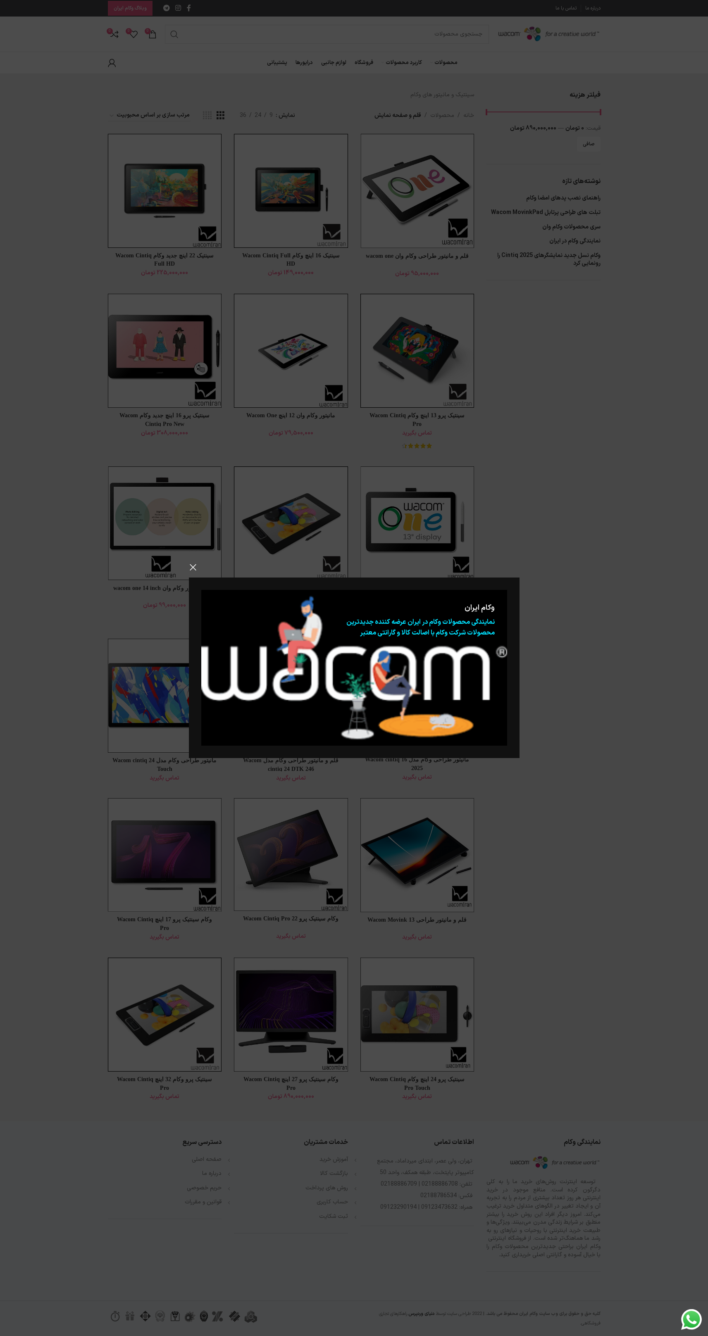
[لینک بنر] (354, 668)
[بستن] (193, 567)
